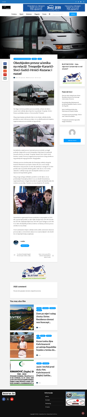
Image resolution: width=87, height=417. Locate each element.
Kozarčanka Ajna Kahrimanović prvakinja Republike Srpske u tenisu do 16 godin (71, 104)
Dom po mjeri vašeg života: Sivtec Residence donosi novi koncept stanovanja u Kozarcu (71, 97)
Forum (44, 14)
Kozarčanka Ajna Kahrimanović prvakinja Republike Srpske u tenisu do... (46, 345)
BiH (38, 335)
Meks (45, 414)
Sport (38, 337)
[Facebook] (3, 399)
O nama (47, 407)
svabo (16, 77)
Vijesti (21, 14)
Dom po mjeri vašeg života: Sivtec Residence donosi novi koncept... (46, 318)
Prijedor (39, 310)
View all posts (25, 245)
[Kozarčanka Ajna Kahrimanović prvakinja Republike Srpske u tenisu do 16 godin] (22, 345)
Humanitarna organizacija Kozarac (22, 58)
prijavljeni (23, 291)
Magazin (37, 14)
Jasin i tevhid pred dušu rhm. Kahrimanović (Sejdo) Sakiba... (45, 371)
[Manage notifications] (83, 413)
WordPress (54, 414)
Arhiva (47, 396)
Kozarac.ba (45, 308)
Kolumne (29, 14)
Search (73, 14)
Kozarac (34, 58)
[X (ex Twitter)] (8, 399)
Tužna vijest (45, 363)
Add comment (31, 77)
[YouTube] (12, 399)
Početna (14, 14)
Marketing (52, 308)
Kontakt (4, 1)
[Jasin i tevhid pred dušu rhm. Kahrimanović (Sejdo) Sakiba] (22, 372)
